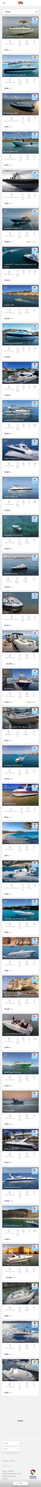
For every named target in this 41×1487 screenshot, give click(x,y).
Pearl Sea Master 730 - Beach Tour (17, 727)
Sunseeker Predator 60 (13, 228)
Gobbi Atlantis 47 (11, 497)
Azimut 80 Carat (10, 573)
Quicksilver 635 (12, 151)
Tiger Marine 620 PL (12, 880)
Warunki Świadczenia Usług (11, 1473)
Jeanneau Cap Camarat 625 (15, 919)
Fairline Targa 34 (10, 1149)
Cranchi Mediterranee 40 (14, 1034)
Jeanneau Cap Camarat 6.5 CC (16, 842)
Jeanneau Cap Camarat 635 (15, 957)
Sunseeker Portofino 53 (13, 343)
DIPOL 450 (8, 1379)
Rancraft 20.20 (10, 1302)
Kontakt (5, 1478)
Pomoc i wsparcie (8, 1471)
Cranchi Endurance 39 (12, 1187)
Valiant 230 (8, 612)
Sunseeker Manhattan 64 (14, 420)
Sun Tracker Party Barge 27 (14, 650)
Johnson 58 (8, 382)
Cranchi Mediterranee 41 (15, 75)
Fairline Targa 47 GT (12, 458)
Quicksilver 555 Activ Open (14, 1341)
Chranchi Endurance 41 (13, 1226)
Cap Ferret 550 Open (14, 36)
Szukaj (7, 12)
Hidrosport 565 (12, 113)
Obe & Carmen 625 (11, 995)
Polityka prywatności (9, 1476)
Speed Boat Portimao (12, 1072)
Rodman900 (9, 1110)
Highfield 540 (9, 190)
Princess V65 (9, 305)
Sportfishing (9, 688)
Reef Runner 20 (10, 804)
